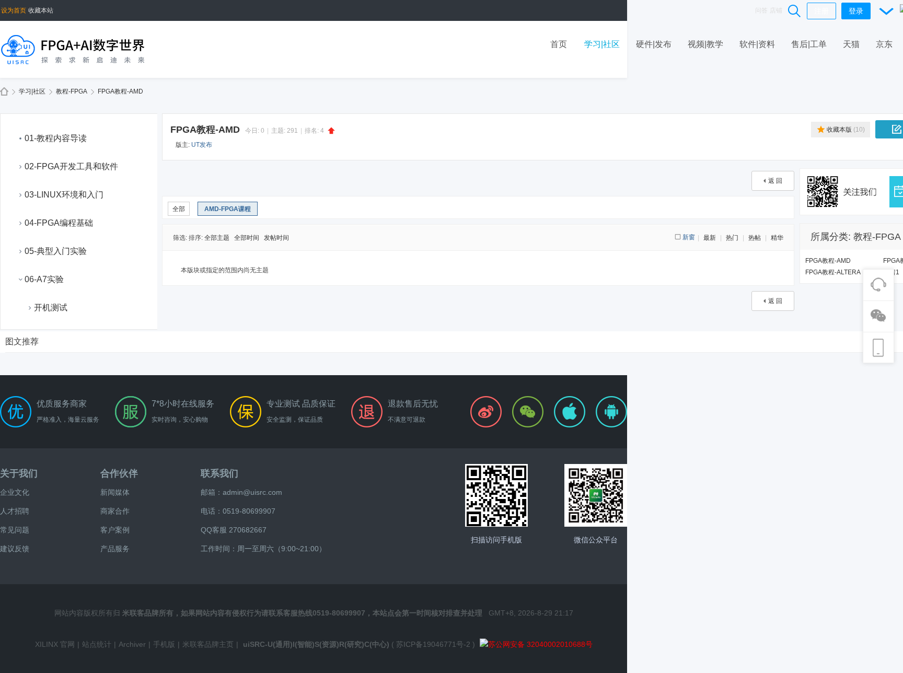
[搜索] (794, 10)
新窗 (688, 237)
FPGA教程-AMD (120, 91)
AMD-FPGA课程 (227, 209)
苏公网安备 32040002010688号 (540, 644)
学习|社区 (602, 44)
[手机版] (496, 495)
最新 (709, 237)
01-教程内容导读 (56, 138)
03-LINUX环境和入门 (64, 194)
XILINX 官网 (55, 644)
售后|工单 (809, 44)
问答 (761, 10)
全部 (178, 209)
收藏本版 (846, 129)
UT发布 (201, 144)
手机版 (164, 644)
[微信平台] (595, 495)
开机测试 (50, 307)
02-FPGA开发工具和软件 (71, 166)
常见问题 (14, 530)
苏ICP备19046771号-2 (433, 644)
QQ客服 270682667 (234, 530)
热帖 (754, 237)
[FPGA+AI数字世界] (73, 49)
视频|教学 (705, 44)
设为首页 (13, 10)
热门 (732, 237)
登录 (856, 11)
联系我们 (219, 473)
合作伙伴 (119, 473)
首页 (558, 44)
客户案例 (115, 530)
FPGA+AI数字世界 (4, 91)
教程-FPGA (71, 91)
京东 (884, 44)
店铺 (776, 10)
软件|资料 (757, 44)
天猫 (851, 44)
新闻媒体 (115, 492)
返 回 (775, 180)
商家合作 (115, 511)
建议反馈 (14, 548)
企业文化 (14, 492)
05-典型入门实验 (56, 251)
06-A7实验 (44, 279)
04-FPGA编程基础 (59, 222)
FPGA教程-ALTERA (833, 272)
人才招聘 (14, 511)
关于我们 (19, 473)
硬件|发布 (654, 44)
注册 (821, 11)
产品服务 (115, 548)
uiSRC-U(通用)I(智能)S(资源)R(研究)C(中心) (316, 644)
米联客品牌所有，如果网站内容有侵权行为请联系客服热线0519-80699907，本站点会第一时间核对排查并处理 (302, 613)
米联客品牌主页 (208, 644)
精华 (777, 237)
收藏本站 (40, 10)
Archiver (132, 644)
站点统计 (96, 644)
